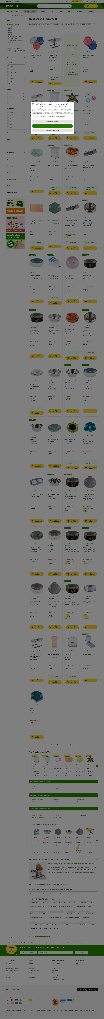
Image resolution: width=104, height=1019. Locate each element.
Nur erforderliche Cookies (52, 130)
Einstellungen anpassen (52, 121)
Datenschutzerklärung (40, 117)
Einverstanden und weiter (52, 126)
